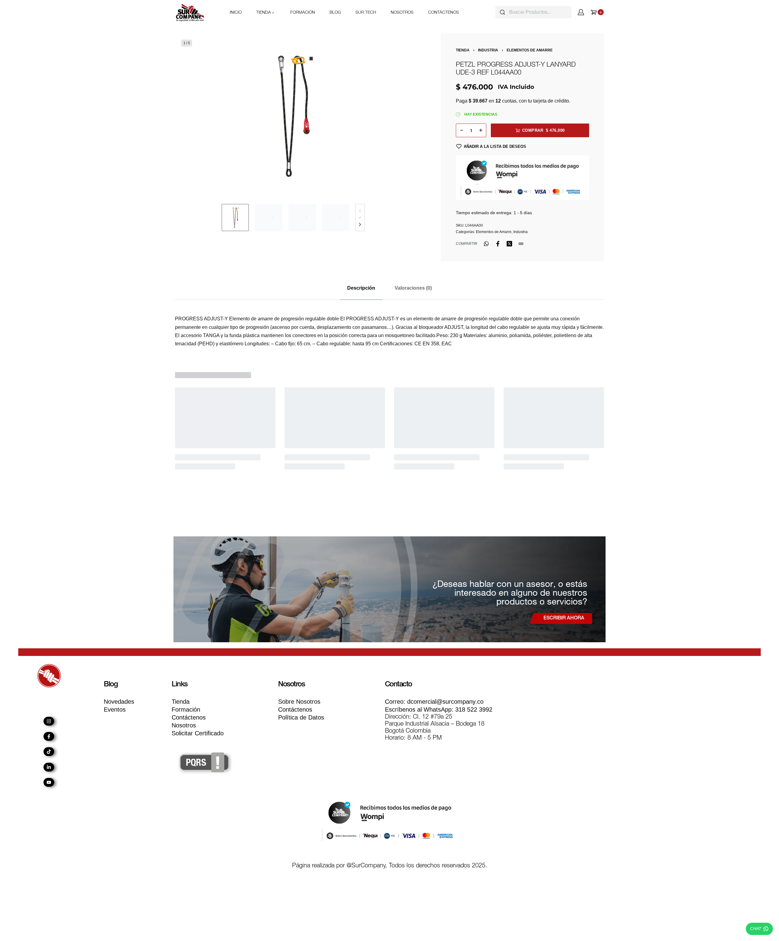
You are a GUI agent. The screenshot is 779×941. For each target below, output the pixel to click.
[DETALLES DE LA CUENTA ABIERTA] (581, 12)
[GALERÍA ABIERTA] (293, 115)
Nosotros (184, 725)
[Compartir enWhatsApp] (486, 243)
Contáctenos (189, 717)
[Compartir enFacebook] (498, 243)
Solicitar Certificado (198, 733)
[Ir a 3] (302, 217)
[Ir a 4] (335, 217)
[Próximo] (395, 116)
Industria (488, 50)
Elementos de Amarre (530, 50)
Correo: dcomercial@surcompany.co (434, 701)
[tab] (361, 288)
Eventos (115, 709)
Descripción (361, 288)
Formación (186, 709)
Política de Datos (301, 717)
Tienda (463, 50)
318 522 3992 (438, 709)
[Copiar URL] (521, 243)
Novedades (119, 701)
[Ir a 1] (235, 217)
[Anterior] (191, 116)
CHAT (755, 928)
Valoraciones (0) (413, 288)
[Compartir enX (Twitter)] (509, 243)
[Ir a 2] (268, 217)
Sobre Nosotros (299, 701)
